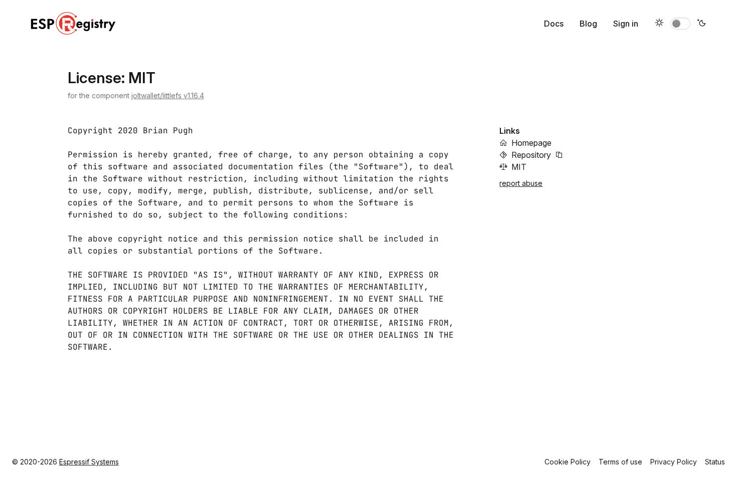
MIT (518, 167)
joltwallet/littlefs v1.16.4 (167, 95)
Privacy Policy (673, 461)
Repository (531, 155)
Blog (588, 24)
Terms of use (620, 461)
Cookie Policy (567, 461)
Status (715, 461)
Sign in (625, 24)
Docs (554, 24)
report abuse (520, 183)
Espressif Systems (89, 461)
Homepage (531, 143)
